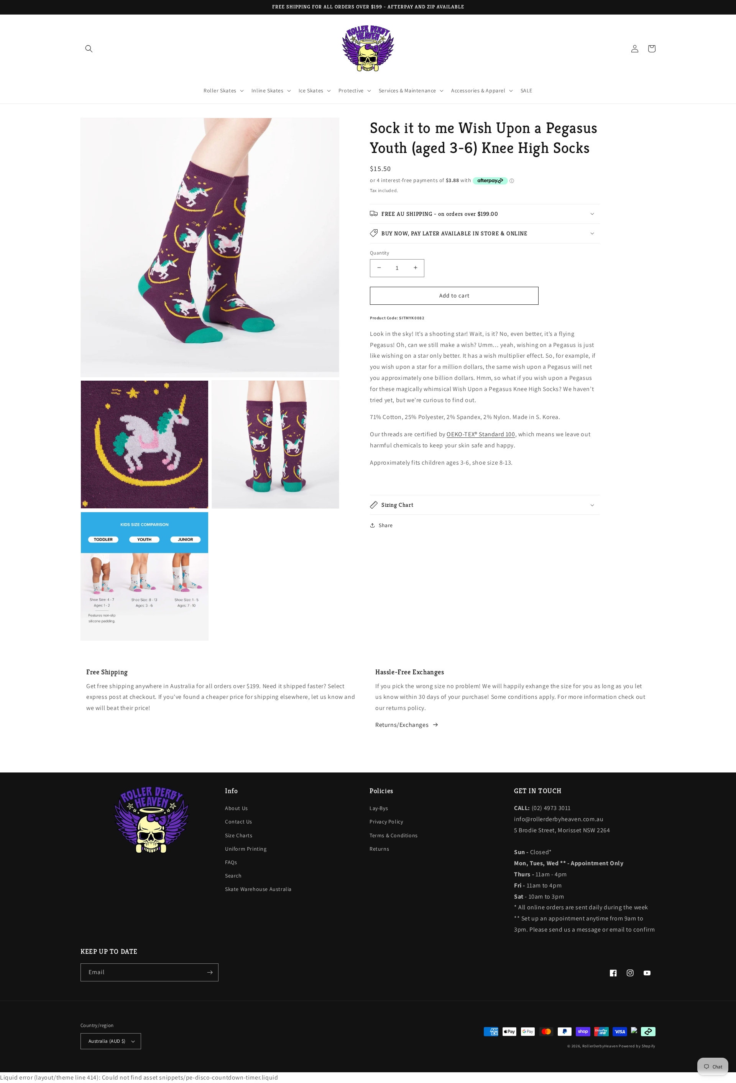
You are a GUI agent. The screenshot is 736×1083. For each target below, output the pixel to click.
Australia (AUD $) (107, 1041)
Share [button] (386, 525)
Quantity (379, 252)
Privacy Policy (386, 821)
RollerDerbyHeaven (600, 1046)
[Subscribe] (209, 972)
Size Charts (239, 835)
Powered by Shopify (637, 1046)
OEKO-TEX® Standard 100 (481, 434)
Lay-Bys (379, 808)
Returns (379, 848)
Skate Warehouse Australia (258, 889)
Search (233, 875)
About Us (236, 808)
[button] (88, 48)
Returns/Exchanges (402, 725)
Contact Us (238, 821)
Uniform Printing (246, 848)
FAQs (231, 862)
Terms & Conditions (394, 835)
